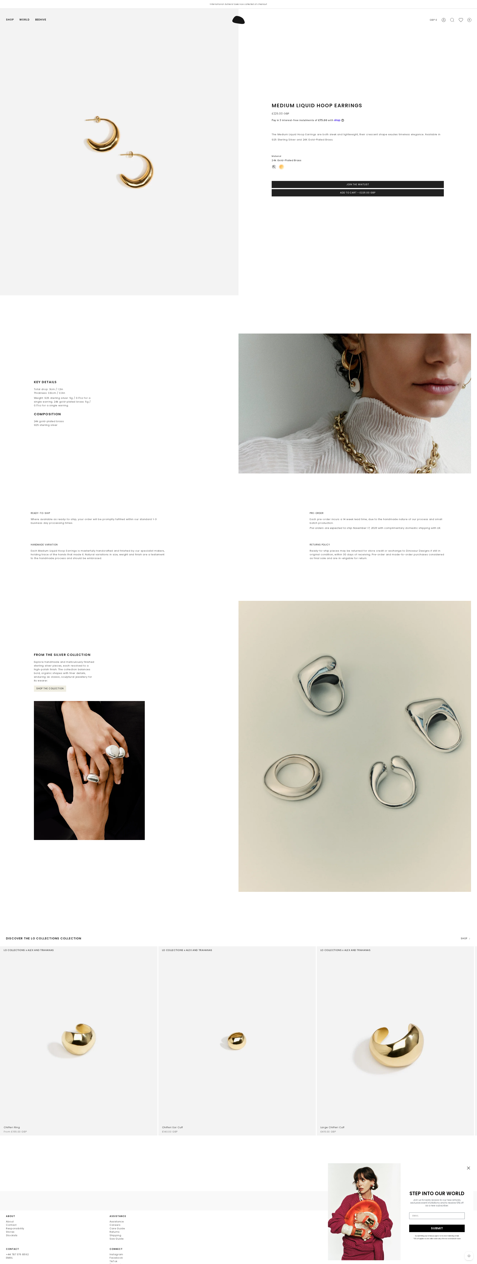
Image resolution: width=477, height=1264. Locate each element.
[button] (10, 19)
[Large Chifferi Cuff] (395, 1040)
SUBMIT (437, 1228)
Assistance (117, 1221)
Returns (115, 1231)
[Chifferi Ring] (78, 1040)
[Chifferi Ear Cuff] (237, 1040)
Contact (11, 1225)
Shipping (115, 1235)
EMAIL (9, 1257)
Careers (115, 1225)
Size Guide (117, 1238)
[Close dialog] (468, 1168)
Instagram (116, 1254)
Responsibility (15, 1228)
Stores (10, 1231)
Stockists (12, 1235)
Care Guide (117, 1228)
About (10, 1221)
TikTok (113, 1261)
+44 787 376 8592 (17, 1254)
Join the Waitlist (357, 184)
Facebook (116, 1257)
